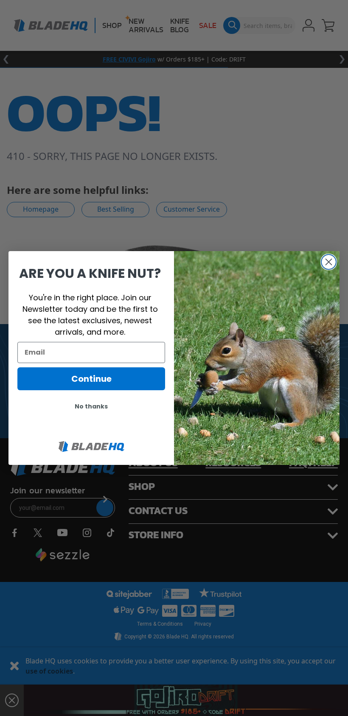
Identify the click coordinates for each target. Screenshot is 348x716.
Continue (91, 379)
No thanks (91, 406)
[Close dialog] (328, 262)
